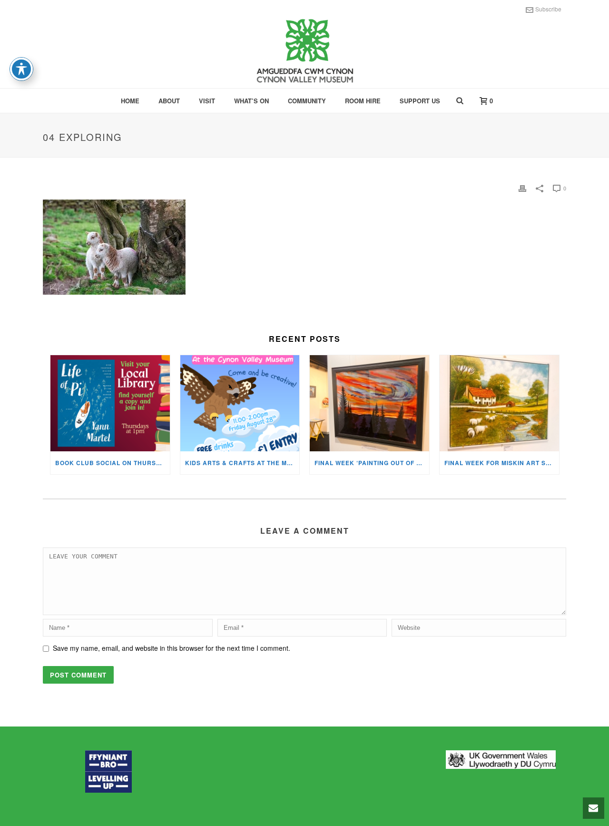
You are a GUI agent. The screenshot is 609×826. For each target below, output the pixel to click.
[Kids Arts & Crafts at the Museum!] (240, 403)
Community (307, 100)
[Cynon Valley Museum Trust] (304, 52)
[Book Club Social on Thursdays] (110, 403)
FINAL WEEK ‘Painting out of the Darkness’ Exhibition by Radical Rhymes (371, 462)
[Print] (522, 187)
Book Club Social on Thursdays (112, 462)
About (169, 100)
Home (130, 100)
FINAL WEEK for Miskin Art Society (501, 462)
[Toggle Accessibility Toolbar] (21, 69)
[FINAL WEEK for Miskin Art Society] (499, 403)
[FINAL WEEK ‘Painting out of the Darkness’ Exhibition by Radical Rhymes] (369, 403)
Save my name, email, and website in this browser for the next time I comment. (171, 648)
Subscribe (548, 9)
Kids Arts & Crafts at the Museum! (242, 462)
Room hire (363, 100)
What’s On (251, 100)
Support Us (420, 100)
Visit (207, 100)
